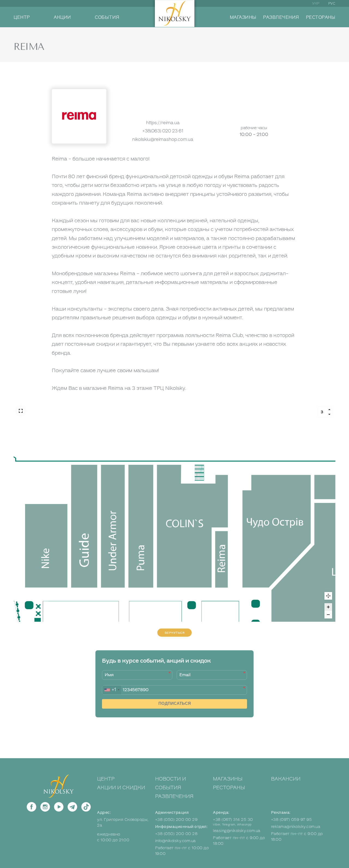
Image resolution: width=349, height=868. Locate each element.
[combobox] (111, 689)
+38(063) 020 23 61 (162, 130)
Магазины (227, 779)
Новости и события (170, 783)
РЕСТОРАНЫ (321, 17)
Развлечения (174, 796)
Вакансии (285, 779)
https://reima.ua (163, 122)
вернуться (175, 633)
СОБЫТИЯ (107, 17)
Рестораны (229, 788)
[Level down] (329, 414)
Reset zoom (328, 596)
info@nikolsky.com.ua (175, 841)
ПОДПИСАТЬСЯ (174, 703)
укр (316, 3)
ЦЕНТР (22, 17)
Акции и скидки (121, 788)
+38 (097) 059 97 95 (291, 819)
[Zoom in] (328, 607)
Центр (106, 779)
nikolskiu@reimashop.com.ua (162, 139)
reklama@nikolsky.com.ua (295, 826)
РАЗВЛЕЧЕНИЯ (281, 17)
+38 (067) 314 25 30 (233, 819)
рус (332, 3)
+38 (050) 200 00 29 (176, 819)
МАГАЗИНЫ (243, 17)
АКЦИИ (62, 17)
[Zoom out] (328, 614)
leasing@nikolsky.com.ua (236, 830)
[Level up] (329, 409)
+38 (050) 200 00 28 (176, 833)
